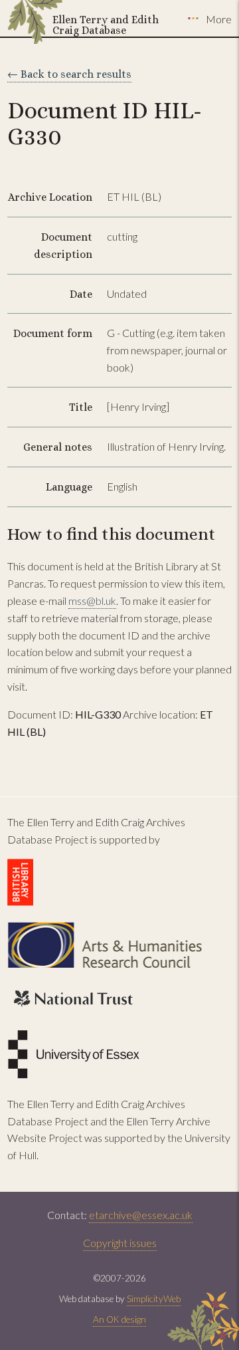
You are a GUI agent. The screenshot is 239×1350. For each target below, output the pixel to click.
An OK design (119, 1319)
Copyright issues (120, 1242)
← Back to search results (69, 74)
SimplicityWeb (154, 1299)
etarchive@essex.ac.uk (141, 1214)
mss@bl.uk (92, 600)
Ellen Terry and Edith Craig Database (105, 25)
